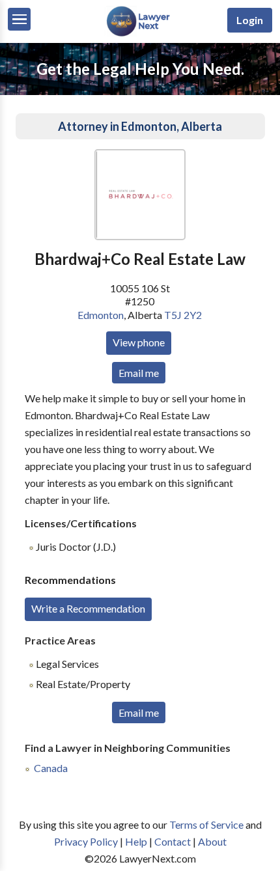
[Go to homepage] (140, 33)
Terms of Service (206, 824)
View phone (139, 342)
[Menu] (19, 19)
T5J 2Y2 (183, 315)
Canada (51, 768)
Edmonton (100, 315)
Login (249, 20)
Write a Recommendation (88, 608)
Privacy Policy (86, 841)
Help (136, 841)
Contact (172, 841)
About (212, 841)
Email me (139, 372)
